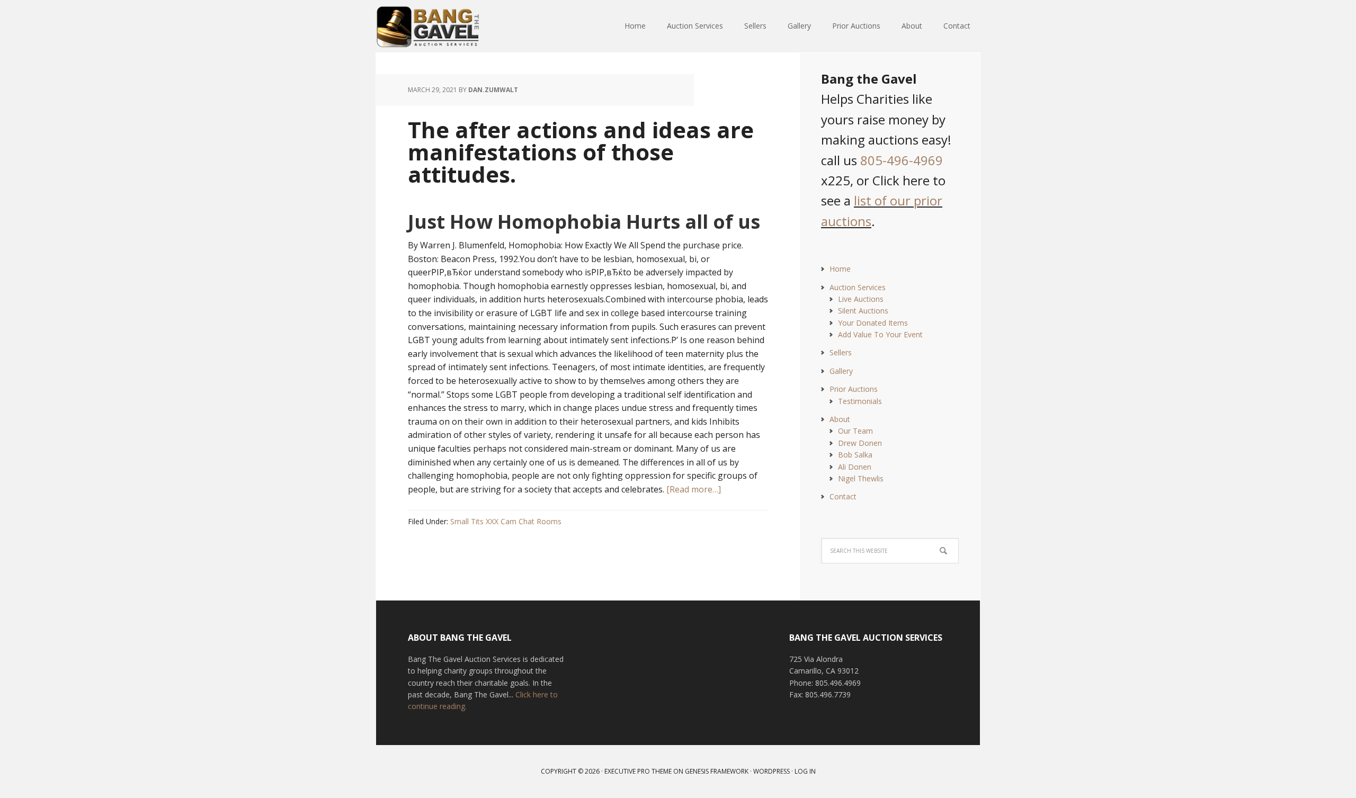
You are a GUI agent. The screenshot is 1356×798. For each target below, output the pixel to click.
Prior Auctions (853, 389)
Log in (805, 771)
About (839, 419)
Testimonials (860, 401)
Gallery (841, 371)
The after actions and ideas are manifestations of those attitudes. (581, 151)
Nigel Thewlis (861, 478)
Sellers (840, 352)
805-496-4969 (901, 160)
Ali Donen (854, 467)
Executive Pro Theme (638, 771)
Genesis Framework (716, 771)
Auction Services (857, 287)
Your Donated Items (873, 323)
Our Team (855, 431)
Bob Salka (855, 455)
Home (840, 269)
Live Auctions (861, 299)
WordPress (771, 771)
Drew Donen (860, 443)
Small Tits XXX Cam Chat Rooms (505, 521)
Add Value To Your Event (880, 334)
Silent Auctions (863, 311)
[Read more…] (693, 489)
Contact (843, 496)
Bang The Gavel (445, 26)
